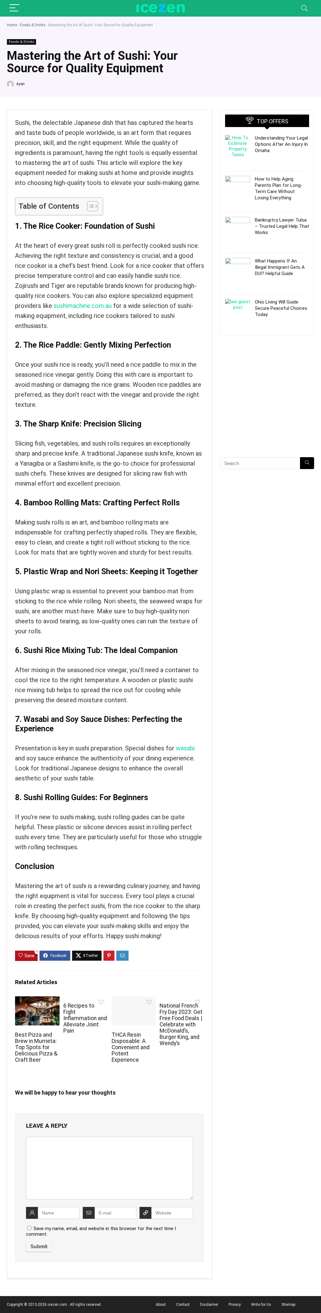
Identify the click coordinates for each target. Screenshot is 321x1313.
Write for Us (261, 1304)
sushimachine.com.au (83, 305)
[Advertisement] (267, 407)
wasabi (185, 748)
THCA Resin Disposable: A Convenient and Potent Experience (131, 1047)
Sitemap (288, 1304)
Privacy (235, 1304)
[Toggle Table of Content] (89, 206)
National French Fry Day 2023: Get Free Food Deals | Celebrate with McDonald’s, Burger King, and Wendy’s (181, 1024)
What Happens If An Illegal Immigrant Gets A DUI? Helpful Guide (280, 267)
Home (12, 25)
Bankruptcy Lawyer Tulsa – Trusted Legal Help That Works (282, 226)
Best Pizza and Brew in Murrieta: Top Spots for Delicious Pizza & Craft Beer (36, 1047)
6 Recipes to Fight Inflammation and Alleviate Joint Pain (85, 1018)
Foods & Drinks (32, 25)
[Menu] (14, 8)
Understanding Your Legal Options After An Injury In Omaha (281, 144)
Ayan (19, 84)
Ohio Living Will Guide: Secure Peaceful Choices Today (281, 308)
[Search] (304, 8)
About (161, 1304)
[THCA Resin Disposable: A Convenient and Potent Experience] (134, 1001)
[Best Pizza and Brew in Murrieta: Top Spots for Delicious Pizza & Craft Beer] (37, 1001)
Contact (183, 1304)
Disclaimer (209, 1304)
